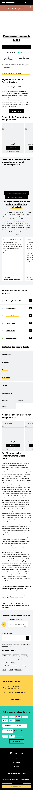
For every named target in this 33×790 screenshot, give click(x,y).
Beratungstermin (6, 655)
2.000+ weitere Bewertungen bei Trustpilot (11, 279)
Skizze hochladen (11, 338)
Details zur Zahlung (19, 720)
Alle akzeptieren (16, 787)
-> (27, 638)
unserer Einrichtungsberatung (16, 100)
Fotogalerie (24, 655)
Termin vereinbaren (16, 699)
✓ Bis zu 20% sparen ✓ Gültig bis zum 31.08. (15, 6)
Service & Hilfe (16, 741)
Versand (4, 669)
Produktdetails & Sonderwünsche (10, 665)
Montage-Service (11, 308)
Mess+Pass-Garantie (18, 730)
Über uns (23, 665)
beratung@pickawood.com (19, 692)
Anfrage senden (16, 47)
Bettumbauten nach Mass (10, 517)
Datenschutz (16, 762)
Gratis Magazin (10, 331)
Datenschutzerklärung (7, 783)
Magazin (12, 662)
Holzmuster (5, 662)
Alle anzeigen (18, 669)
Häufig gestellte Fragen (21, 659)
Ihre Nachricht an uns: (7, 633)
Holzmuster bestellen (12, 316)
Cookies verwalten (27, 783)
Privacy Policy (26, 644)
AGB (16, 759)
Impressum (16, 766)
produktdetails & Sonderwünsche (16, 193)
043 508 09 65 (15, 686)
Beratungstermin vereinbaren (16, 197)
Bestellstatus (16, 655)
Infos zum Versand (19, 736)
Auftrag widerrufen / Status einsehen (16, 773)
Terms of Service (5, 646)
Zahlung (11, 669)
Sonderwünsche (11, 323)
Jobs (16, 770)
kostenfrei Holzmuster (22, 565)
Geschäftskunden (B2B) (8, 659)
